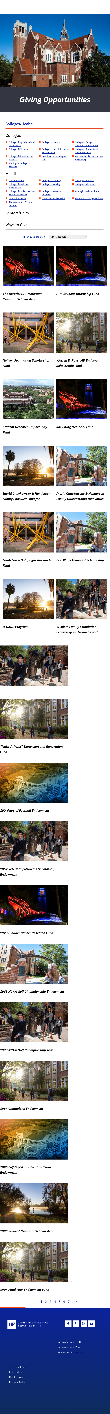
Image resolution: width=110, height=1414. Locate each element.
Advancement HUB (69, 1342)
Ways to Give (16, 224)
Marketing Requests (70, 1352)
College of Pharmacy (85, 184)
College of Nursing (51, 184)
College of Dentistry (51, 180)
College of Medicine (84, 180)
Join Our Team (17, 1367)
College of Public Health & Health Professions (22, 193)
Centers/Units (17, 212)
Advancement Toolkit (70, 1347)
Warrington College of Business (19, 165)
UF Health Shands (17, 198)
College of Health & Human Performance (55, 151)
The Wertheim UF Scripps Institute (21, 204)
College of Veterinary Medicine (52, 193)
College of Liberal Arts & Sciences (21, 158)
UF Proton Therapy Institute (89, 198)
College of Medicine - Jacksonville (19, 186)
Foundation (16, 1372)
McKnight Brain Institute (87, 191)
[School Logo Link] (29, 1325)
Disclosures (16, 1377)
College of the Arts (51, 142)
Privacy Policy (17, 1382)
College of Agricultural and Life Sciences (22, 144)
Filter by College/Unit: (35, 236)
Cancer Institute (16, 180)
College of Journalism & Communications (87, 151)
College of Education (19, 149)
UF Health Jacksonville (53, 198)
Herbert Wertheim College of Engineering (89, 158)
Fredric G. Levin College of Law (54, 158)
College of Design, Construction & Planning (86, 144)
